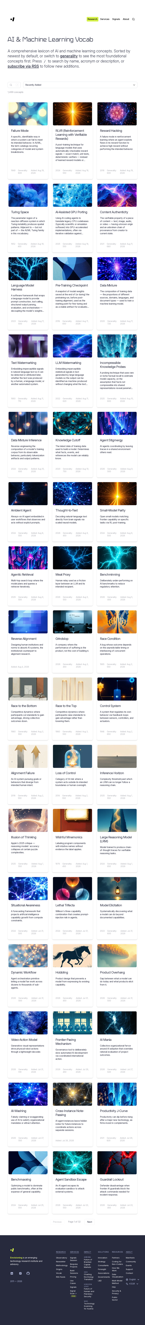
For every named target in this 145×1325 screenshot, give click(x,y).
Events (129, 1265)
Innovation (102, 1258)
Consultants (103, 1265)
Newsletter (61, 1261)
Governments (104, 1277)
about (129, 1252)
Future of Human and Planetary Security (89, 1290)
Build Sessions (74, 1271)
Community (131, 1261)
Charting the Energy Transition (88, 1276)
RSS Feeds (60, 1277)
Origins (59, 1269)
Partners (116, 1258)
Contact (129, 1273)
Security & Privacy (116, 1292)
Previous (57, 1222)
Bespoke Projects (74, 1265)
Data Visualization (117, 1275)
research (61, 1252)
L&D (100, 1280)
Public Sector (115, 1298)
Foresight (102, 1269)
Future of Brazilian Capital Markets (88, 1262)
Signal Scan (73, 1293)
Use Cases (73, 1281)
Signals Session (73, 1259)
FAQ (114, 1287)
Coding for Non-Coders (117, 1262)
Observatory (61, 1258)
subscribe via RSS (23, 66)
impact (87, 1252)
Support (129, 1269)
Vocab (59, 1273)
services (74, 1252)
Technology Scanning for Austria (89, 1305)
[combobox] (14, 85)
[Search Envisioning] (133, 19)
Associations (103, 1273)
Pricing (73, 1277)
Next (89, 1222)
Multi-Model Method (117, 1281)
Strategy (101, 1261)
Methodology (62, 1265)
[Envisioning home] (12, 19)
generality (69, 56)
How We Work (115, 1269)
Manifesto (130, 1258)
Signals (73, 1287)
